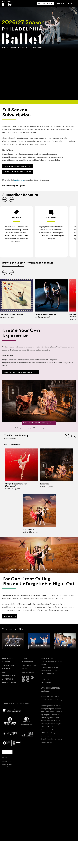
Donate (25, 658)
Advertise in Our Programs (9, 681)
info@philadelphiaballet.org (51, 700)
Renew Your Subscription (17, 166)
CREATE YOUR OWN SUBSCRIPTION (20, 372)
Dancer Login (28, 672)
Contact (6, 669)
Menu (70, 3)
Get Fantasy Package (12, 444)
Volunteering (8, 665)
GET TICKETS (10, 616)
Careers (6, 662)
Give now (60, 3)
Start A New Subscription (18, 172)
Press (24, 669)
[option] (39, 53)
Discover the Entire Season (13, 266)
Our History (8, 658)
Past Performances (9, 674)
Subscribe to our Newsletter (29, 664)
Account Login (45, 3)
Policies (4, 757)
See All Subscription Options (13, 185)
